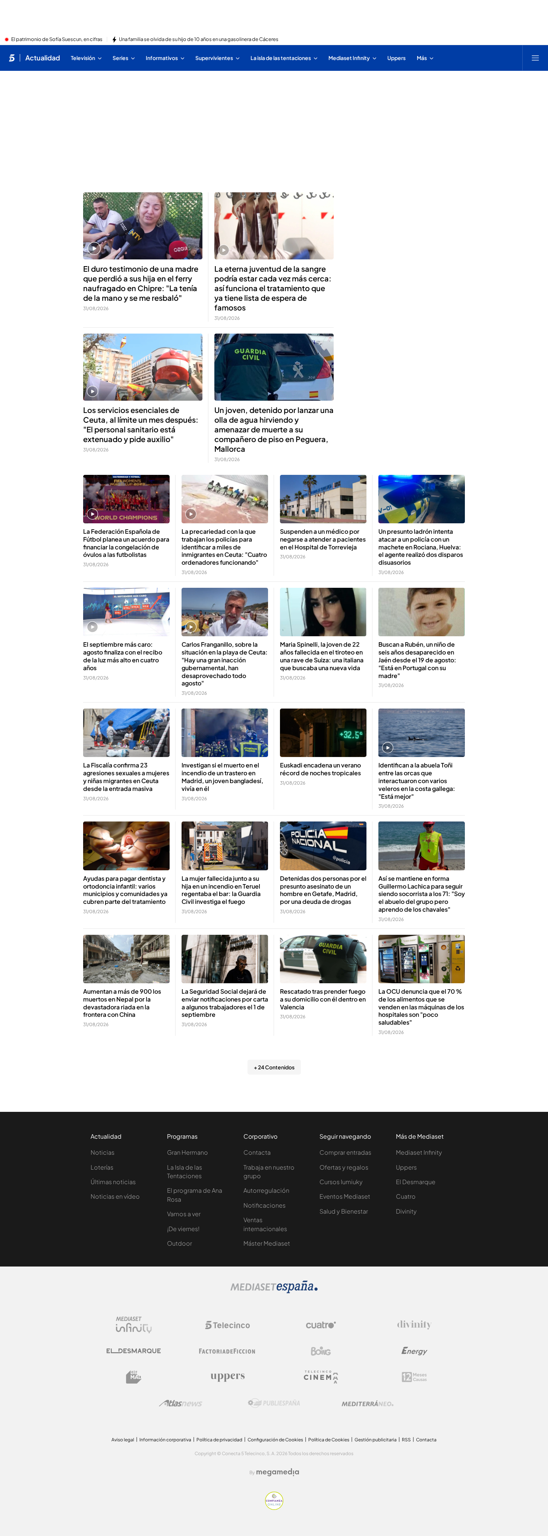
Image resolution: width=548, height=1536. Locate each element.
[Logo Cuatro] (321, 1325)
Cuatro (406, 1196)
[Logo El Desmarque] (134, 1351)
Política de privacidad (219, 1439)
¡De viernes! (183, 1229)
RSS (406, 1439)
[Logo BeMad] (134, 1377)
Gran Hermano (187, 1152)
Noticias (102, 1152)
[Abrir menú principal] (535, 57)
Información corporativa (165, 1439)
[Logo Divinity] (414, 1325)
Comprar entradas (345, 1152)
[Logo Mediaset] (274, 1291)
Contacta (257, 1152)
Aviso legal (122, 1439)
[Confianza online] (274, 1508)
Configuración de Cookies (275, 1439)
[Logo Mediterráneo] (367, 1403)
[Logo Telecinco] (227, 1325)
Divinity (406, 1211)
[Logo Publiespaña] (274, 1403)
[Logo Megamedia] (277, 1472)
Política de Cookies (328, 1439)
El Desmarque (415, 1182)
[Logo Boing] (321, 1351)
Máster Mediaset (266, 1243)
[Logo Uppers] (227, 1377)
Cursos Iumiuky (341, 1182)
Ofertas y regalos (343, 1167)
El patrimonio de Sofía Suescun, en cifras (57, 39)
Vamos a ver (184, 1214)
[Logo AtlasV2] (180, 1403)
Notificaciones (264, 1205)
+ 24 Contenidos (274, 1067)
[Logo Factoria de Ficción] (227, 1351)
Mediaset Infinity (419, 1152)
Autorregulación (266, 1190)
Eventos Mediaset (344, 1196)
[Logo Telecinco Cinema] (321, 1377)
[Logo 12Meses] (414, 1377)
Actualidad (42, 57)
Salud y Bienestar (343, 1211)
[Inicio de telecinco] (12, 57)
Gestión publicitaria (376, 1439)
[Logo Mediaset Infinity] (134, 1325)
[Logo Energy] (414, 1351)
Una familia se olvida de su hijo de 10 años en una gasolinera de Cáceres (198, 39)
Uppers (406, 1167)
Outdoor (179, 1243)
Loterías (102, 1167)
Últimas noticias (113, 1182)
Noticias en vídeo (115, 1196)
